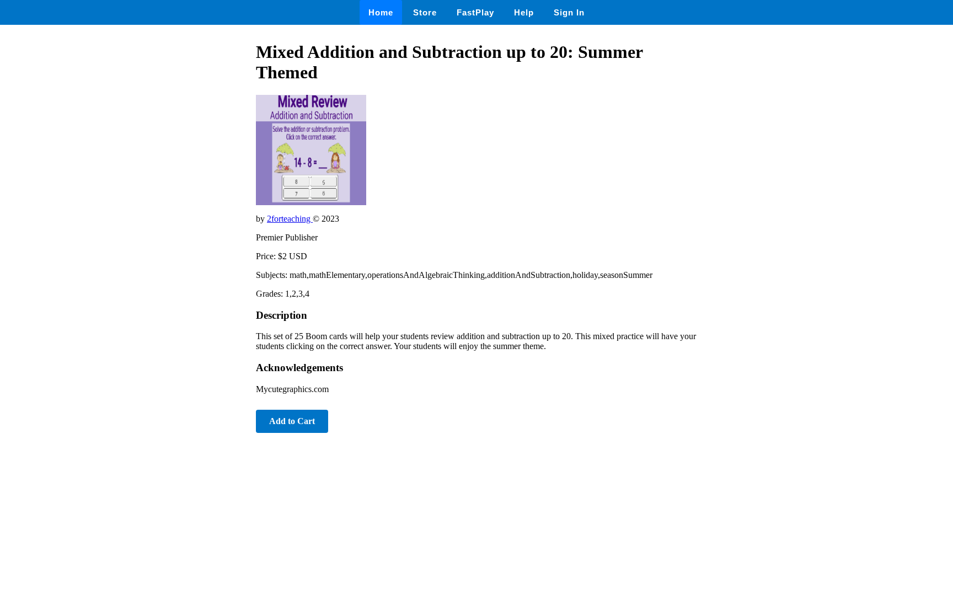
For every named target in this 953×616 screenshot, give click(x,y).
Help (524, 12)
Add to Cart (292, 421)
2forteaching (290, 218)
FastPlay (475, 12)
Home (380, 12)
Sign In (569, 12)
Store (425, 12)
